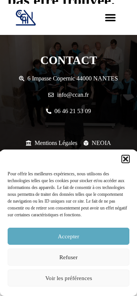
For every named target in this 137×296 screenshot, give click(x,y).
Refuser (68, 257)
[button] (125, 159)
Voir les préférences (68, 278)
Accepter (68, 236)
